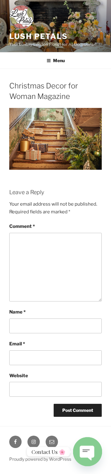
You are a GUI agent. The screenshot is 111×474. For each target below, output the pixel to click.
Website (18, 375)
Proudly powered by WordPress (40, 459)
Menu (59, 60)
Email (17, 344)
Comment (22, 226)
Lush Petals (38, 36)
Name (17, 312)
